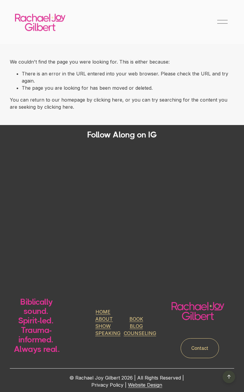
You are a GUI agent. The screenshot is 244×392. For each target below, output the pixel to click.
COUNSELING (140, 333)
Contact (199, 348)
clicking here (108, 100)
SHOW (103, 326)
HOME (103, 312)
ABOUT (104, 319)
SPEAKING (108, 333)
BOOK (136, 319)
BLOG (136, 326)
